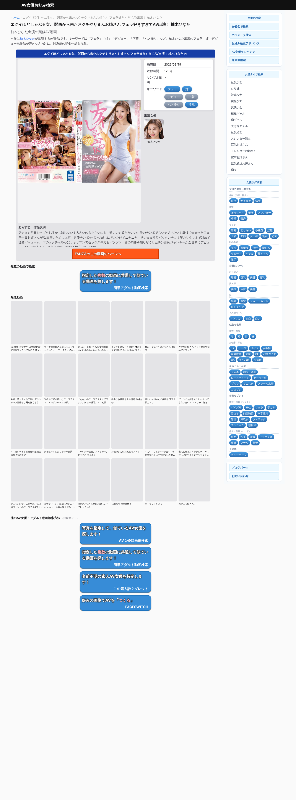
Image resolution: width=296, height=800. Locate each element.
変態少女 (236, 107)
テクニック (237, 425)
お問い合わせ (240, 476)
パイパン (236, 318)
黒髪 (233, 301)
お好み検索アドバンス (246, 43)
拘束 (243, 437)
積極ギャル (238, 113)
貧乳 (262, 277)
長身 (243, 218)
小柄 (233, 218)
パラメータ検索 (241, 35)
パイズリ (236, 407)
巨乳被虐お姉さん (242, 163)
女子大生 (246, 200)
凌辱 (252, 437)
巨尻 (243, 289)
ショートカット (259, 301)
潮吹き (244, 419)
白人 (257, 318)
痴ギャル (236, 119)
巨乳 (243, 277)
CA (233, 359)
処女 (264, 236)
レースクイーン (240, 377)
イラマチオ (266, 437)
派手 (233, 259)
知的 (243, 236)
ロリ (233, 200)
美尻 (233, 289)
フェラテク (259, 419)
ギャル (250, 253)
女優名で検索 (240, 26)
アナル (244, 442)
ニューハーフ (239, 454)
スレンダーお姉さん (243, 151)
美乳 (252, 277)
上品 (233, 236)
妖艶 (270, 230)
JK (232, 348)
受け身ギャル (239, 126)
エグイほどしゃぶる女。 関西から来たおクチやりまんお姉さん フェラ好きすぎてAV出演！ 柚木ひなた (115, 53)
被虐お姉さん (239, 157)
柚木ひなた (27, 38)
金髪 (243, 301)
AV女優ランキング (243, 51)
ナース (242, 348)
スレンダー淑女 (241, 138)
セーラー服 (260, 377)
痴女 (234, 169)
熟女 (257, 200)
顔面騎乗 (248, 413)
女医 (248, 354)
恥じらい (246, 230)
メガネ (235, 372)
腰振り (252, 425)
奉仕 (248, 407)
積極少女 (236, 101)
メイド (255, 348)
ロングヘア (237, 306)
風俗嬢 (258, 359)
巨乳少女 (236, 82)
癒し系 (266, 247)
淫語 (233, 419)
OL (257, 354)
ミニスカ (248, 383)
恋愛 (274, 236)
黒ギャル (263, 253)
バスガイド (269, 354)
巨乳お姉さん (239, 144)
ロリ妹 (235, 88)
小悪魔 (259, 230)
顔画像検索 (239, 60)
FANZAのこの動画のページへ (98, 254)
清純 (255, 247)
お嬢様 (244, 247)
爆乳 (233, 277)
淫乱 (233, 230)
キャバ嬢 (244, 359)
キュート (236, 253)
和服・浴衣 (249, 372)
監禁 (255, 442)
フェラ (259, 407)
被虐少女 (236, 94)
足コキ (235, 413)
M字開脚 (263, 413)
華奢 (251, 212)
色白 (248, 318)
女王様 (254, 236)
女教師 (267, 348)
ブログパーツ (240, 467)
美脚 (252, 289)
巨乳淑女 (236, 132)
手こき (271, 407)
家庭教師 (236, 354)
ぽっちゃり (237, 212)
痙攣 (233, 442)
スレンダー (264, 212)
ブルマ (235, 383)
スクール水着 (265, 383)
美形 (233, 247)
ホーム (15, 17)
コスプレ (236, 389)
